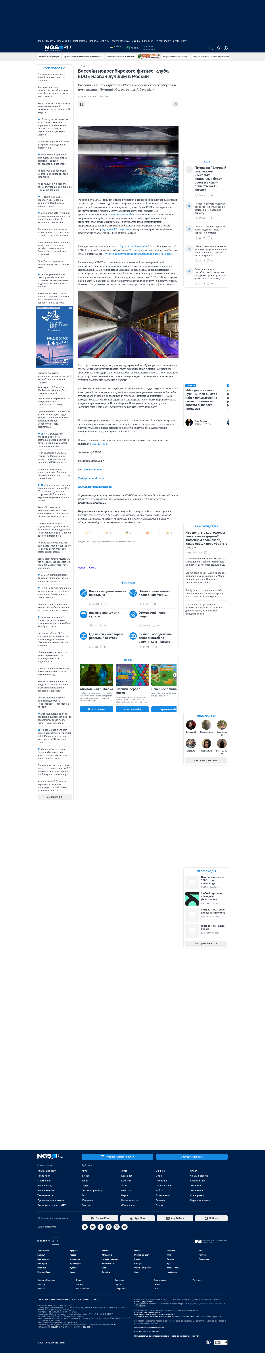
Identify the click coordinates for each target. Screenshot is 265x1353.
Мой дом (126, 1190)
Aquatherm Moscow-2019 (134, 246)
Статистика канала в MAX (51, 1205)
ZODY (184, 41)
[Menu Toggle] (39, 48)
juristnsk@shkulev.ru (107, 1325)
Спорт (193, 1170)
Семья (159, 1205)
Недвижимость (46, 41)
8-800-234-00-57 (99, 443)
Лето (124, 1185)
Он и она (160, 1170)
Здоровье (87, 1205)
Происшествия (164, 1185)
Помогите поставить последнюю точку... (154, 593)
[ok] (101, 1227)
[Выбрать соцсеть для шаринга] (175, 104)
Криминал (126, 1175)
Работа (159, 1190)
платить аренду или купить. (104, 614)
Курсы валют (163, 41)
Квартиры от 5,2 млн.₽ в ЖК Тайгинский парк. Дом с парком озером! (52, 390)
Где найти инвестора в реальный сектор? (106, 636)
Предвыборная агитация (50, 1200)
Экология (195, 1185)
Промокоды (64, 41)
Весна (85, 1180)
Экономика (196, 1190)
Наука (124, 1195)
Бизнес (85, 1175)
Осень (159, 1175)
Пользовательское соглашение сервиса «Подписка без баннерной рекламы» (168, 1336)
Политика (161, 1180)
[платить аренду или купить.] (84, 619)
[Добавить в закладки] (81, 104)
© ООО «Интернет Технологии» (51, 1343)
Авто (84, 1170)
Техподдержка (45, 1195)
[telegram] (85, 1227)
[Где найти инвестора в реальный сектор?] (84, 640)
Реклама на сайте (47, 1170)
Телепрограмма (121, 41)
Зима (124, 1170)
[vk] (93, 1227)
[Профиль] (225, 48)
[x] (116, 1227)
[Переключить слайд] (175, 675)
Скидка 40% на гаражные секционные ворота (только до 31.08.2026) (51, 401)
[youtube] (124, 1227)
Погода (93, 41)
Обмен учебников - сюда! (153, 614)
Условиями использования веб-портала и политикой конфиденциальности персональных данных (177, 1317)
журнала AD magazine (115, 229)
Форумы (104, 41)
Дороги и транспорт (92, 1190)
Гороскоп (147, 41)
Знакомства (80, 41)
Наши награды (45, 1185)
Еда (84, 1195)
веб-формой (88, 1327)
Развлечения (163, 1195)
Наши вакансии (46, 1190)
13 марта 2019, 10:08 (87, 96)
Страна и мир (197, 1180)
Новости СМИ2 (87, 567)
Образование (128, 1205)
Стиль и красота (199, 1175)
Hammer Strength (121, 214)
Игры (176, 41)
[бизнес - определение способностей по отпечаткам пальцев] (134, 640)
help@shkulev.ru (57, 1327)
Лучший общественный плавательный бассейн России (138, 253)
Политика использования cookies (149, 1327)
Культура (126, 1180)
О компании (44, 1180)
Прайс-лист (43, 1175)
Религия (160, 1200)
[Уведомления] (218, 48)
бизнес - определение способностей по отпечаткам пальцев (155, 637)
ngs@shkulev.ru (70, 1323)
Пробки (133, 48)
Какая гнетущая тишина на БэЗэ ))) (107, 593)
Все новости (54, 68)
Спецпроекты (197, 1195)
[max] (109, 1227)
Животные (87, 1200)
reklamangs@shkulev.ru (144, 1302)
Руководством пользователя (147, 1312)
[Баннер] (149, 56)
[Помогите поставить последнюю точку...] (134, 597)
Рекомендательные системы (146, 1332)
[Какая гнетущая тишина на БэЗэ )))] (84, 597)
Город (85, 1185)
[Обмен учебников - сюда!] (134, 619)
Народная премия (200, 1200)
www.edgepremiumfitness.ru (95, 486)
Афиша (136, 41)
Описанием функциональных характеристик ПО (155, 1314)
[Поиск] (211, 48)
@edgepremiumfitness (91, 478)
